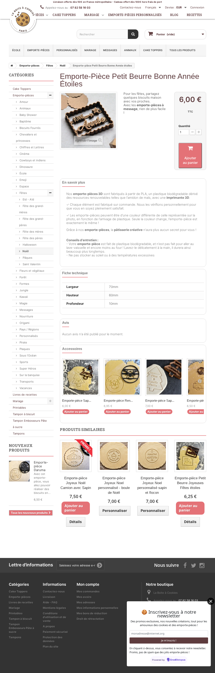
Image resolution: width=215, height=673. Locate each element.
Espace (24, 186)
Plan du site (50, 646)
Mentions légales (54, 607)
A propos (49, 626)
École (16, 50)
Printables (19, 407)
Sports (23, 362)
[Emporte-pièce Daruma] (19, 471)
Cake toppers (64, 15)
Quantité (184, 126)
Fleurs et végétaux (31, 270)
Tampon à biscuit (24, 414)
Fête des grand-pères (31, 222)
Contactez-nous (130, 7)
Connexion (197, 7)
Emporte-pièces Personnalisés (135, 15)
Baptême (25, 121)
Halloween (29, 244)
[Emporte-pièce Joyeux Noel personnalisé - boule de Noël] (114, 456)
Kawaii (23, 296)
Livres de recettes (25, 394)
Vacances (25, 388)
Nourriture (26, 316)
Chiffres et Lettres (31, 147)
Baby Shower (28, 115)
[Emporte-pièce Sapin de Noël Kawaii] (81, 377)
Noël (25, 251)
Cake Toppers (153, 50)
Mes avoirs (84, 597)
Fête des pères (32, 238)
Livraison (49, 597)
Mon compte (88, 584)
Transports (26, 381)
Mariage (91, 15)
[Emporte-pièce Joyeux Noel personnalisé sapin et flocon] (152, 456)
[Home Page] (11, 65)
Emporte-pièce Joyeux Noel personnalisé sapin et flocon (152, 485)
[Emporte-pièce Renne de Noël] (122, 377)
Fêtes (23, 193)
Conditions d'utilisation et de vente (54, 617)
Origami (24, 323)
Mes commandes (88, 591)
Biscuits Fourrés (30, 128)
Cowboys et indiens (32, 160)
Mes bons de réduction (92, 613)
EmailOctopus (177, 660)
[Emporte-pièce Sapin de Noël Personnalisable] (164, 377)
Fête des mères (32, 231)
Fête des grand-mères (31, 209)
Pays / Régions (29, 329)
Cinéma (24, 153)
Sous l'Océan (28, 355)
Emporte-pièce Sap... (76, 400)
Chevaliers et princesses (26, 137)
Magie (23, 303)
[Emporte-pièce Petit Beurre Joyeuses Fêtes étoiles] (190, 456)
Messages (110, 50)
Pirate (23, 342)
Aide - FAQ (50, 602)
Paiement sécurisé (55, 631)
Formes (24, 283)
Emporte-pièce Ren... (118, 400)
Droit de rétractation (90, 618)
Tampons (19, 433)
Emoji (22, 179)
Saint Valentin (31, 264)
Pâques (27, 257)
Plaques (24, 349)
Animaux (130, 50)
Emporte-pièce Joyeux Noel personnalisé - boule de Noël (114, 485)
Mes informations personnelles (97, 607)
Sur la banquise (29, 375)
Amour (23, 101)
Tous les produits (182, 50)
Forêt (22, 277)
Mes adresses (86, 602)
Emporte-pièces (38, 50)
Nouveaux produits (21, 448)
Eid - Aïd (28, 199)
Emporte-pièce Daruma (41, 466)
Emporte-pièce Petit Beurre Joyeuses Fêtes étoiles (190, 483)
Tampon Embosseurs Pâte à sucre (30, 424)
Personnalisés (66, 50)
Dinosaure (26, 166)
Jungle (23, 290)
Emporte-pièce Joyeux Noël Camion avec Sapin (75, 483)
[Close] (210, 601)
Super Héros (27, 368)
